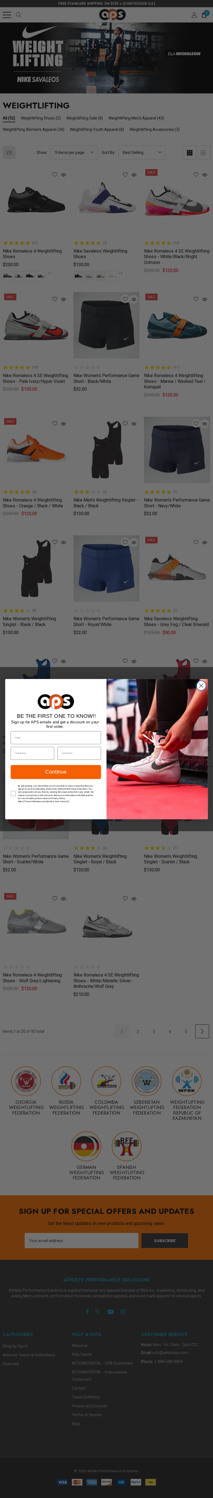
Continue (55, 772)
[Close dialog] (201, 685)
